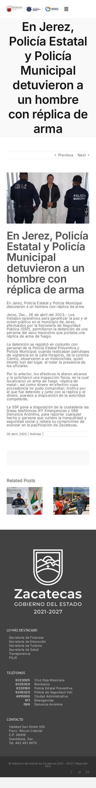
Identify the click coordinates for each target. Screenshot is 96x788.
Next (82, 155)
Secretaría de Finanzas (26, 637)
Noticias (35, 434)
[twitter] (79, 772)
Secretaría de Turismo (25, 645)
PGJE (13, 658)
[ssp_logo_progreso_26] (32, 8)
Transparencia (19, 653)
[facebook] (71, 772)
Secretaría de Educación (27, 641)
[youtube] (87, 772)
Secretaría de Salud (24, 649)
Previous (65, 155)
